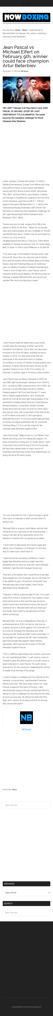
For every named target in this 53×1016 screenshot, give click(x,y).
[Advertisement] (26, 152)
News (14, 790)
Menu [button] (28, 3)
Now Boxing (26, 17)
